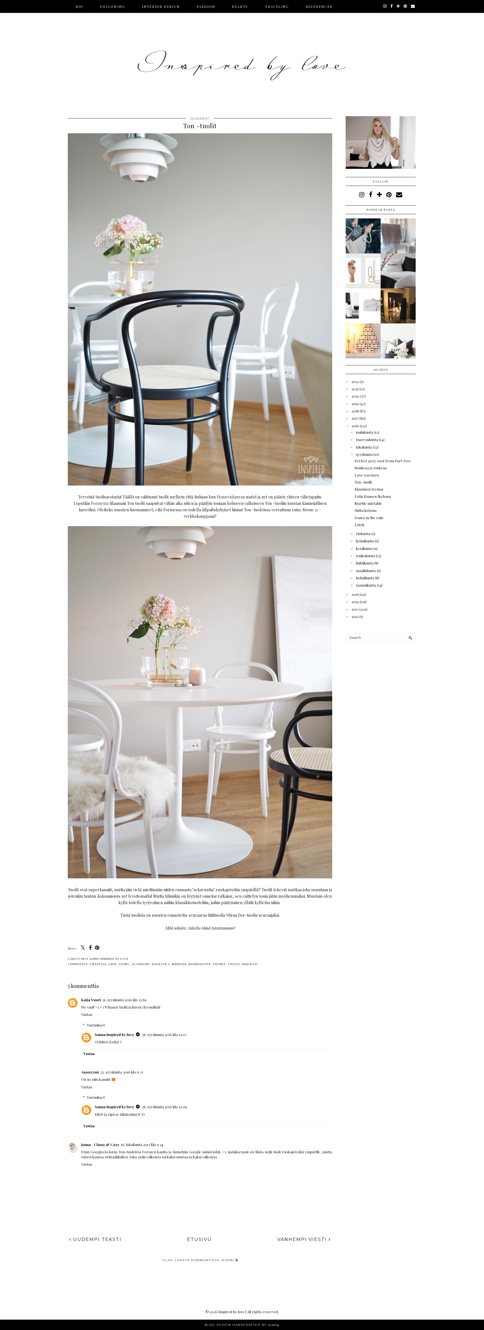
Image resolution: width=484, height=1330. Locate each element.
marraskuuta (367, 439)
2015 (355, 594)
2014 (355, 601)
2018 (355, 411)
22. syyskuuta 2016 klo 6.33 (122, 1072)
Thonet (219, 964)
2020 (355, 396)
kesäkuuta (364, 548)
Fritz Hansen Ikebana (373, 496)
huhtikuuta (364, 563)
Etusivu (199, 1239)
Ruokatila (161, 964)
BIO (79, 6)
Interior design (161, 6)
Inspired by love (231, 1311)
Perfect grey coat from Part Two (383, 460)
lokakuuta (364, 447)
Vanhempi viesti (303, 1239)
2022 (355, 381)
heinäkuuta (365, 540)
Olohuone (141, 964)
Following (112, 6)
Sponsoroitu (199, 964)
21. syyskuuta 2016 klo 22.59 (124, 999)
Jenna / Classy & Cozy (100, 1144)
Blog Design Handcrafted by (242, 1325)
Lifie (113, 964)
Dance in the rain (369, 517)
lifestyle (98, 964)
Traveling (277, 6)
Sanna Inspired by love (114, 1034)
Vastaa (86, 1014)
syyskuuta (364, 454)
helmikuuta (365, 577)
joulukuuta (364, 432)
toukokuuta (365, 555)
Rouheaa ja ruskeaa (371, 467)
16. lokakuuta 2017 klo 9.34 (142, 1144)
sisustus (179, 964)
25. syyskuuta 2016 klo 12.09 (164, 1106)
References (319, 6)
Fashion (206, 6)
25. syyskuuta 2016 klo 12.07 (164, 1034)
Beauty (240, 6)
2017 (355, 418)
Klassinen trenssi (369, 489)
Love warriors (367, 475)
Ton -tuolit (363, 482)
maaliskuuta (366, 570)
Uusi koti (250, 964)
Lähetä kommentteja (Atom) (205, 1260)
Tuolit (234, 964)
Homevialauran (231, 497)
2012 (355, 616)
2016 (355, 425)
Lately (360, 524)
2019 (355, 403)
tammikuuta (366, 585)
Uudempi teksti (96, 1239)
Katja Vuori (91, 999)
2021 (355, 388)
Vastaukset (96, 1025)
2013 (355, 609)
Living (124, 964)
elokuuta (363, 533)
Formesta (100, 503)
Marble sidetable (368, 503)
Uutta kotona (365, 510)
